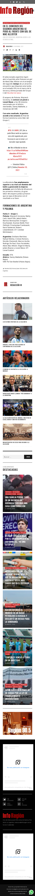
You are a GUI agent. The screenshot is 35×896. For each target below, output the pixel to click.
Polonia (14, 268)
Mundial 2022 (8, 268)
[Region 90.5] (17, 723)
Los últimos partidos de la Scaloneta (15, 322)
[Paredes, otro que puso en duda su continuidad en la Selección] (14, 334)
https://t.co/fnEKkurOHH (15, 150)
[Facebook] (10, 2)
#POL (10, 130)
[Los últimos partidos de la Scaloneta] (14, 311)
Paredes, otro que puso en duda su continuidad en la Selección (14, 345)
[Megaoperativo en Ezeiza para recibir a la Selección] (14, 432)
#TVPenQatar (21, 153)
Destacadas (20, 23)
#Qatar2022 (17, 156)
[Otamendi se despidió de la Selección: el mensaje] (14, 358)
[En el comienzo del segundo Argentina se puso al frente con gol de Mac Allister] (17, 62)
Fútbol (27, 23)
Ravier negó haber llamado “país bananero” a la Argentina (17, 394)
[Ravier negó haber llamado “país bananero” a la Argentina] (14, 383)
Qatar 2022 (19, 268)
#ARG (17, 130)
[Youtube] (19, 2)
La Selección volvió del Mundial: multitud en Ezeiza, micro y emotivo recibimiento (17, 419)
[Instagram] (13, 2)
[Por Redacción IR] (4, 46)
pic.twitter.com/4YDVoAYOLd (17, 159)
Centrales (6, 23)
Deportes (13, 23)
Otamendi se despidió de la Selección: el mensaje (15, 370)
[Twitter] (16, 2)
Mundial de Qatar (14, 93)
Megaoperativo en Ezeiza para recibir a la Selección (16, 443)
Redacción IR (9, 46)
